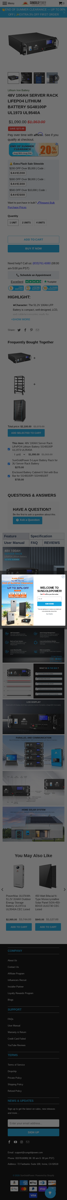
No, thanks (49, 614)
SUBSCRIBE (49, 603)
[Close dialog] (63, 576)
